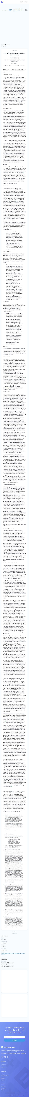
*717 (4, 65)
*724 (4, 713)
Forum (2, 1067)
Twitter (3, 1089)
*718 (4, 108)
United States (10, 10)
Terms (2, 1080)
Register (26, 1)
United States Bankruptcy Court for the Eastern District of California (18, 10)
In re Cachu (5, 45)
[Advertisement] (14, 28)
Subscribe (15, 1040)
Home (2, 10)
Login (21, 1)
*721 (7, 387)
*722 (9, 480)
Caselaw (6, 10)
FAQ (2, 1077)
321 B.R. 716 (3, 46)
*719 (16, 191)
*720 (6, 313)
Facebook (3, 1086)
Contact (3, 1074)
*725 (8, 801)
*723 (4, 600)
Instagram (3, 1088)
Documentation (4, 1075)
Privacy (3, 1078)
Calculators (4, 1064)
